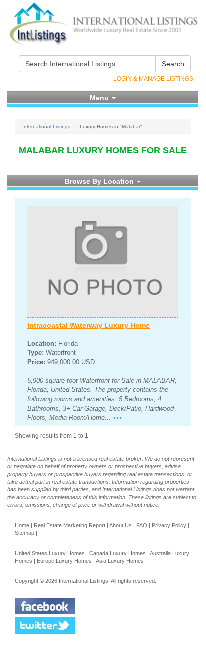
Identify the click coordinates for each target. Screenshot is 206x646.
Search (173, 64)
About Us (121, 525)
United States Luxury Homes (50, 553)
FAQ (142, 525)
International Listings (46, 126)
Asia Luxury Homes (120, 561)
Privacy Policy (169, 525)
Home (22, 525)
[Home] (103, 24)
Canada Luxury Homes (118, 553)
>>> (117, 418)
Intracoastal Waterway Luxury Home (89, 325)
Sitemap (24, 533)
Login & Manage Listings (154, 78)
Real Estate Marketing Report (70, 525)
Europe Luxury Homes (64, 561)
